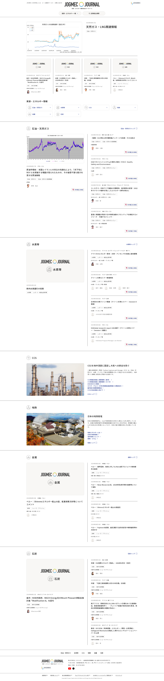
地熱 (89, 653)
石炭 (28, 85)
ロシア (111, 135)
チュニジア (116, 250)
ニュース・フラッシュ (123, 83)
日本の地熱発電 (92, 435)
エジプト (110, 250)
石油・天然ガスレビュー (109, 168)
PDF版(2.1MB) (132, 318)
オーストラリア (46, 75)
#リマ (123, 86)
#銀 (95, 476)
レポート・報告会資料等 (40, 292)
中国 (99, 75)
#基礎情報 (94, 145)
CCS (83, 653)
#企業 (92, 171)
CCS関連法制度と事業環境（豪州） (99, 380)
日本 (107, 274)
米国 (69, 75)
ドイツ (115, 274)
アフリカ (104, 250)
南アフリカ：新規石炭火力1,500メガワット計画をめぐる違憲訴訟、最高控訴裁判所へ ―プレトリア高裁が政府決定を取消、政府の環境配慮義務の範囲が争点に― (114, 605)
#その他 (120, 86)
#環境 (105, 284)
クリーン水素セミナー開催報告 (102, 278)
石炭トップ (131, 554)
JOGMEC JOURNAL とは (34, 3)
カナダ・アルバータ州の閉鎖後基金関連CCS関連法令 (105, 386)
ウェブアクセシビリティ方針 (82, 675)
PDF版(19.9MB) (131, 152)
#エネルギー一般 (95, 197)
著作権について (54, 675)
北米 (66, 75)
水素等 (29, 292)
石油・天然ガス (91, 31)
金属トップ (131, 457)
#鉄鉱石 (98, 476)
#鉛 (95, 494)
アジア (95, 75)
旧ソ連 (107, 135)
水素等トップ (130, 244)
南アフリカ (111, 600)
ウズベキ (126, 185)
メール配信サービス (47, 3)
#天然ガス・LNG (106, 197)
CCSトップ (91, 394)
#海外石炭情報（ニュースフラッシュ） (35, 88)
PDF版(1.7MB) (132, 345)
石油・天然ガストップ (128, 128)
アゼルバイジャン (111, 185)
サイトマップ (119, 675)
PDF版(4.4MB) (132, 179)
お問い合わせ (58, 3)
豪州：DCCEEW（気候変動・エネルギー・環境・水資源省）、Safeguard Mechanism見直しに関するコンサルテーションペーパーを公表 (114, 630)
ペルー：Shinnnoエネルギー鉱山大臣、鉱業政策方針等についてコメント (125, 79)
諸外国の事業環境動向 (95, 388)
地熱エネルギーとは (94, 432)
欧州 (103, 135)
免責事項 (45, 675)
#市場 (28, 182)
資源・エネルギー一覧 (69, 13)
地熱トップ (91, 443)
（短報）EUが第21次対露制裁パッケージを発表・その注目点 (113, 138)
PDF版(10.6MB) (131, 205)
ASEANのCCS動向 (93, 384)
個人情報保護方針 (67, 675)
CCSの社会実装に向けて (95, 390)
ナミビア (122, 250)
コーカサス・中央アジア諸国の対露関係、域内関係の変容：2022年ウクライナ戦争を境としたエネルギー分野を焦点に (114, 189)
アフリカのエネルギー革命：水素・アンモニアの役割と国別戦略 (114, 254)
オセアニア (39, 75)
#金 (116, 86)
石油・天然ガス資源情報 (45, 179)
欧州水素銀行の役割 (35, 288)
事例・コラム (92, 439)
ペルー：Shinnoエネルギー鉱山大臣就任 (105, 507)
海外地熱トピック (93, 437)
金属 (115, 83)
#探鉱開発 (104, 223)
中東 (103, 211)
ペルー (128, 75)
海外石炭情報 (34, 85)
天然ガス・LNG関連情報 (101, 27)
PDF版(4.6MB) (132, 292)
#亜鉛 (98, 494)
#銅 (114, 86)
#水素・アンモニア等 (107, 260)
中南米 (124, 75)
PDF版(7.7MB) (132, 231)
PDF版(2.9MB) (132, 268)
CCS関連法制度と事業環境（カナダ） (100, 382)
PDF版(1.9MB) (78, 190)
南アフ (128, 250)
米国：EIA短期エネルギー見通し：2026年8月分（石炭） (66, 79)
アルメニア (120, 185)
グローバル (40, 166)
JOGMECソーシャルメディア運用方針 (103, 675)
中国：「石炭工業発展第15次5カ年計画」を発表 (108, 583)
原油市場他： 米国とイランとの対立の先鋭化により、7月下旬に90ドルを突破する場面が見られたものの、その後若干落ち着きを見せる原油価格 (54, 172)
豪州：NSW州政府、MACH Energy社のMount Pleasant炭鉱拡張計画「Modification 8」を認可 (38, 80)
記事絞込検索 (95, 13)
